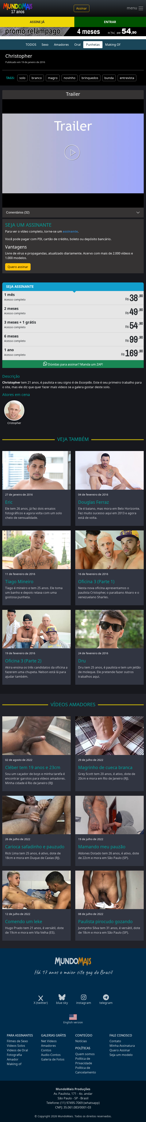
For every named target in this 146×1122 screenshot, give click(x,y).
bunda (109, 78)
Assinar (81, 8)
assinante (70, 231)
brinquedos (90, 78)
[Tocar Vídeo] (73, 153)
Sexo (45, 44)
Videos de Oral (17, 1050)
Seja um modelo (121, 1055)
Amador (12, 1059)
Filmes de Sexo (17, 1041)
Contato (115, 1041)
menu (132, 8)
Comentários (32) (17, 212)
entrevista (127, 78)
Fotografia (14, 1055)
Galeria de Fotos (52, 1059)
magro (53, 78)
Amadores (61, 44)
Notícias (81, 1041)
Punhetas (93, 44)
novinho (69, 78)
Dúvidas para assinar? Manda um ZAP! (75, 364)
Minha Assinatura (122, 1046)
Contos (46, 1050)
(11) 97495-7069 (71, 1103)
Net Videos (49, 1041)
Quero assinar (18, 267)
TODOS (31, 44)
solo (22, 78)
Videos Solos (16, 1046)
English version (73, 1022)
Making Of (112, 44)
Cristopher (14, 423)
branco (37, 78)
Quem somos (85, 1054)
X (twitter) (41, 1003)
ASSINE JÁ (37, 22)
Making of (14, 1064)
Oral (77, 44)
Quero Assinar (120, 1050)
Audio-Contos (51, 1055)
